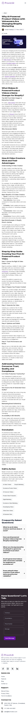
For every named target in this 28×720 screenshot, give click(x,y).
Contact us (4, 683)
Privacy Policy (5, 693)
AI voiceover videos (8, 492)
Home (3, 676)
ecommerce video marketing (10, 503)
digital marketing (7, 499)
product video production (9, 495)
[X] (12, 669)
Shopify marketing (10, 76)
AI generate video (7, 514)
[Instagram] (8, 669)
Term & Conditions (6, 696)
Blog (2, 681)
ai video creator (7, 484)
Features (3, 679)
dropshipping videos (8, 506)
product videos (11, 63)
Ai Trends (4, 33)
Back (5, 13)
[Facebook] (3, 669)
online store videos (8, 510)
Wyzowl (11, 114)
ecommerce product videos (10, 488)
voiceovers (5, 271)
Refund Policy (5, 691)
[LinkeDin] (17, 669)
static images (7, 59)
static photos (11, 102)
